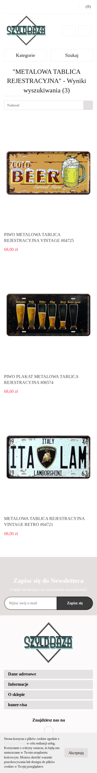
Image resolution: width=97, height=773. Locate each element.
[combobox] (48, 105)
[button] (48, 674)
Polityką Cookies (15, 743)
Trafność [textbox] (13, 105)
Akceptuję (76, 753)
